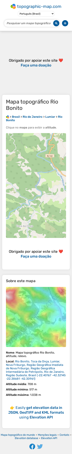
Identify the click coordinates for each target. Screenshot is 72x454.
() (36, 370)
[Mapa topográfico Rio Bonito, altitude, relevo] (36, 317)
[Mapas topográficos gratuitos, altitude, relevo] (7, 116)
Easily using (36, 412)
